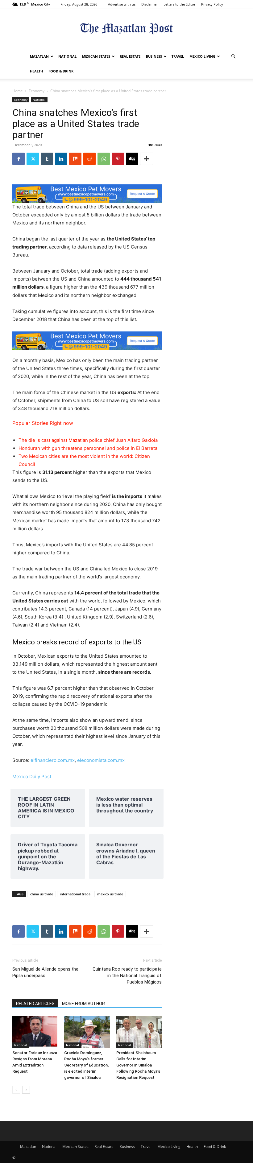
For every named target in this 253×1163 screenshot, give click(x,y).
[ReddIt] (89, 159)
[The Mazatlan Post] (126, 29)
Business (154, 56)
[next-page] (26, 1090)
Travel (178, 56)
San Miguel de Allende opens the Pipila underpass (45, 972)
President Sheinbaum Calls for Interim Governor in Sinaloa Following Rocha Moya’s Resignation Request (138, 1065)
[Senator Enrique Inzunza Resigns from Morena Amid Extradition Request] (35, 1031)
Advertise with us (121, 4)
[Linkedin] (61, 159)
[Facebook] (18, 159)
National (67, 56)
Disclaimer (149, 4)
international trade (75, 894)
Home (17, 90)
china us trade (41, 894)
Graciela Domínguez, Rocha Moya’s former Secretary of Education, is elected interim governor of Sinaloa (86, 1065)
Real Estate (130, 56)
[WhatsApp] (103, 159)
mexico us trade (110, 894)
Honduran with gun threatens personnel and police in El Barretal (89, 448)
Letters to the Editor (179, 4)
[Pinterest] (118, 159)
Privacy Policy (212, 4)
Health (36, 71)
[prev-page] (16, 1090)
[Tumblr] (47, 159)
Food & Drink (60, 71)
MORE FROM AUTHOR (83, 1003)
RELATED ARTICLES (35, 1003)
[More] (146, 159)
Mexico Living (202, 56)
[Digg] (132, 159)
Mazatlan (39, 56)
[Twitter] (33, 159)
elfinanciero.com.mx (53, 760)
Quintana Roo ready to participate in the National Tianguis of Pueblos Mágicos (127, 975)
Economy (36, 90)
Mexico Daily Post (31, 776)
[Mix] (75, 159)
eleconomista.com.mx (101, 760)
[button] (233, 57)
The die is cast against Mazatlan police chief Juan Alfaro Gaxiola (88, 440)
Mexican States (96, 56)
